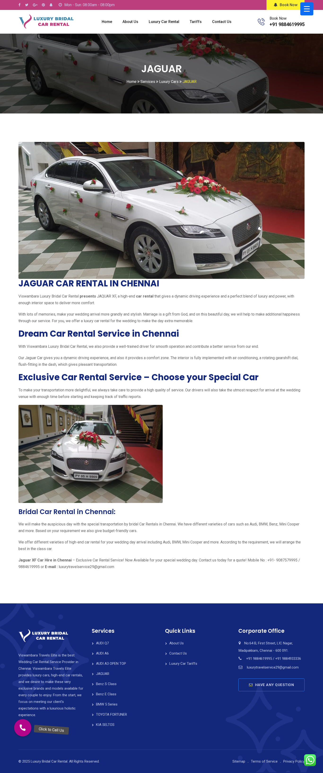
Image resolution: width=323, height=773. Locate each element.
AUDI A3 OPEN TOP (111, 663)
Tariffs (196, 21)
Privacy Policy (294, 761)
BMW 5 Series (107, 704)
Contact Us (221, 21)
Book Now (288, 5)
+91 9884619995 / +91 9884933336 (273, 658)
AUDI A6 (102, 653)
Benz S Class (106, 684)
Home (107, 21)
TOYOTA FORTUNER (111, 714)
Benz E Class (106, 694)
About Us (130, 21)
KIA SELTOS (105, 725)
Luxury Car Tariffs (183, 663)
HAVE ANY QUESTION (274, 685)
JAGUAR (102, 674)
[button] (22, 727)
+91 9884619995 (287, 24)
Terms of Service (264, 761)
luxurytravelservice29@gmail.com (273, 667)
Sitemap (238, 761)
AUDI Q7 (102, 643)
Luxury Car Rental (164, 21)
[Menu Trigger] (306, 8)
